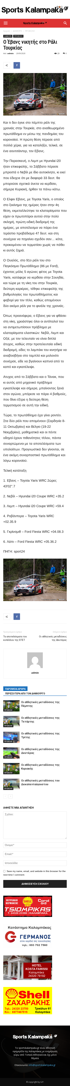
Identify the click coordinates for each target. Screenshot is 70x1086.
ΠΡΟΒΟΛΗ (30, 31)
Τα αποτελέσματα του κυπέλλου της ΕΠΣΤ (15, 638)
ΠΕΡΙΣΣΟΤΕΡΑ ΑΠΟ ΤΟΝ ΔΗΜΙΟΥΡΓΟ (25, 693)
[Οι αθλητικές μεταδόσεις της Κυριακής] (11, 768)
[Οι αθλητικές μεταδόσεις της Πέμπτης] (11, 706)
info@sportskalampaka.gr (42, 1065)
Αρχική (6, 31)
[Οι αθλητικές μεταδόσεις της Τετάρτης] (11, 721)
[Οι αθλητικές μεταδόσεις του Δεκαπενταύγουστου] (11, 784)
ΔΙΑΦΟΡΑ (17, 31)
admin (10, 53)
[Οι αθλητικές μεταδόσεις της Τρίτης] (11, 737)
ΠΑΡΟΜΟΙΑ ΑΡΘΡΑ (15, 689)
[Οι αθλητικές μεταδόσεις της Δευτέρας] (11, 753)
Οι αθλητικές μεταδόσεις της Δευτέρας (53, 638)
